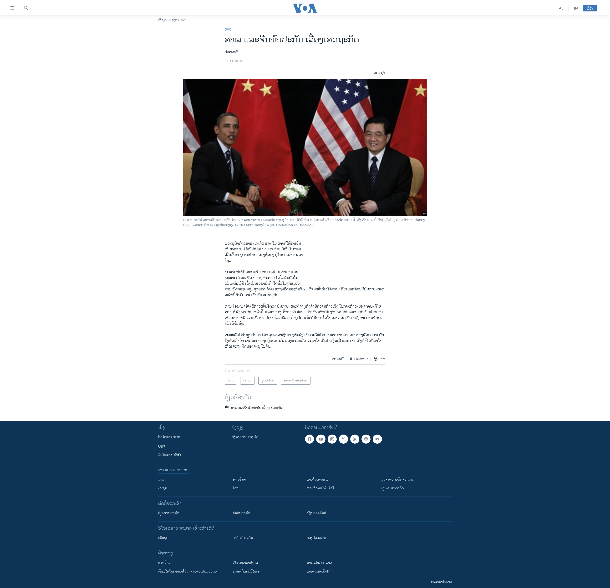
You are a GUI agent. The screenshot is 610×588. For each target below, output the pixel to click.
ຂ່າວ (228, 29)
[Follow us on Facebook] (309, 439)
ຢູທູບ (161, 445)
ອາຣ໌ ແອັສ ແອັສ (243, 537)
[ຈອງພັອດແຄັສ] (377, 439)
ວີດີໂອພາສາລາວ (169, 437)
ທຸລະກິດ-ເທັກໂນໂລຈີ (320, 488)
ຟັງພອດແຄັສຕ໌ (316, 513)
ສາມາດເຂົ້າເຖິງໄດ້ (318, 571)
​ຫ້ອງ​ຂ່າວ (164, 562)
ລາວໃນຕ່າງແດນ (317, 479)
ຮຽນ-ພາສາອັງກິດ (392, 488)
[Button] (379, 73)
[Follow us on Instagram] (332, 439)
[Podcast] (366, 439)
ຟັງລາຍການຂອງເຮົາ (245, 437)
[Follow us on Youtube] (320, 439)
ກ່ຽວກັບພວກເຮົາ (168, 513)
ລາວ (161, 479)
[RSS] (354, 439)
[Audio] (561, 8)
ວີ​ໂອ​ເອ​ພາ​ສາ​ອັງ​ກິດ (245, 562)
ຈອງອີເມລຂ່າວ (316, 537)
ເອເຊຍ (162, 488)
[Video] (576, 8)
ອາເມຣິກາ (239, 479)
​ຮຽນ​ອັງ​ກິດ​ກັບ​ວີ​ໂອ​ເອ (246, 571)
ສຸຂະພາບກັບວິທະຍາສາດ (397, 479)
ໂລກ (236, 488)
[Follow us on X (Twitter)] (343, 439)
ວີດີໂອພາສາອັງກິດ (170, 454)
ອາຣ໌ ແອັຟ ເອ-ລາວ (319, 562)
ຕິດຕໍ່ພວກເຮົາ (241, 513)
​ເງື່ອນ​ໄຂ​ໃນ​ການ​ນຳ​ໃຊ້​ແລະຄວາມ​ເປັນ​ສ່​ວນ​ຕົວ (187, 571)
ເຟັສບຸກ (163, 537)
